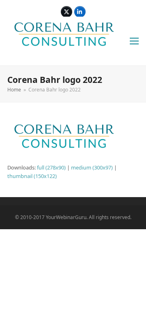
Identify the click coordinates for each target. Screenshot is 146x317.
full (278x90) (51, 167)
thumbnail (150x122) (32, 176)
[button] (134, 41)
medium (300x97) (92, 167)
